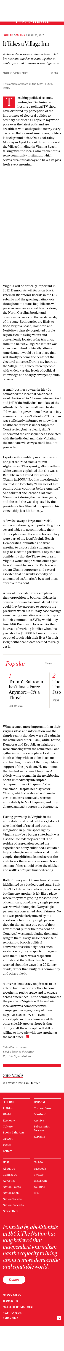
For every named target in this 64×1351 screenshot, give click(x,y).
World (7, 1114)
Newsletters (10, 1211)
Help (6, 1312)
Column (20, 35)
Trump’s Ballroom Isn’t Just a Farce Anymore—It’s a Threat (26, 689)
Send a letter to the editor (18, 1051)
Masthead (40, 1114)
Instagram (40, 1180)
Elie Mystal (16, 706)
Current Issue (42, 1108)
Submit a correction (15, 1047)
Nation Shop (11, 1193)
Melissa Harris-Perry (16, 72)
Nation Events (12, 1187)
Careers (17, 1312)
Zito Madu (13, 1075)
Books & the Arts (13, 1132)
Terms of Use (11, 1301)
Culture (8, 1126)
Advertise (9, 1180)
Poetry (7, 1144)
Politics (8, 35)
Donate (14, 1279)
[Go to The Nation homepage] (59, 1318)
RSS (36, 1193)
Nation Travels (12, 1199)
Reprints (39, 1136)
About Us (9, 1168)
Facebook (40, 1168)
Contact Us (10, 1174)
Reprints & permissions (17, 1056)
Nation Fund (10, 1318)
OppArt (8, 1138)
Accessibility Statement (18, 1306)
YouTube (39, 1187)
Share (54, 72)
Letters (7, 1151)
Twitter (39, 1174)
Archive (39, 1120)
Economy (9, 1120)
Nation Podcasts (13, 1205)
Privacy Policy (12, 1295)
